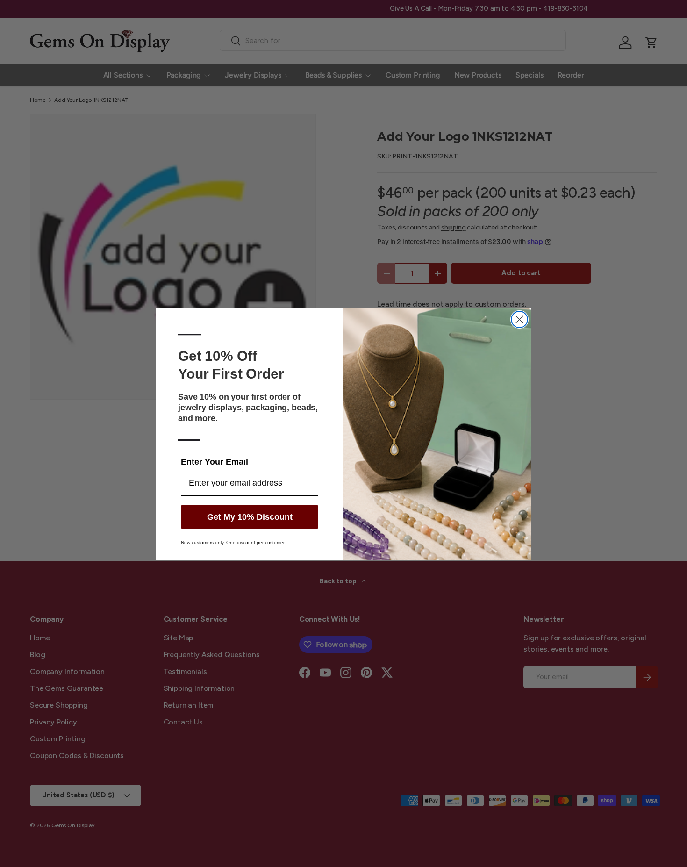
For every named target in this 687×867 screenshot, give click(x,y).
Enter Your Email (214, 461)
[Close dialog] (519, 319)
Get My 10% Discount (250, 517)
